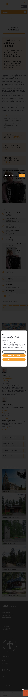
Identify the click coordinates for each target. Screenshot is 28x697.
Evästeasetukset (14, 352)
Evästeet (23, 363)
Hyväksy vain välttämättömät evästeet (14, 359)
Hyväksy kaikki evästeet (14, 355)
